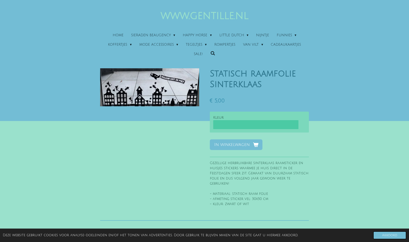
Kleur (218, 118)
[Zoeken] (213, 53)
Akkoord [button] (389, 235)
